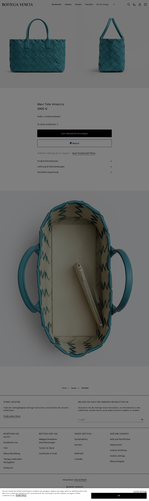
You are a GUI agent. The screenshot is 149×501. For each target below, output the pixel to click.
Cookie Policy (21, 496)
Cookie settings (140, 492)
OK (119, 495)
